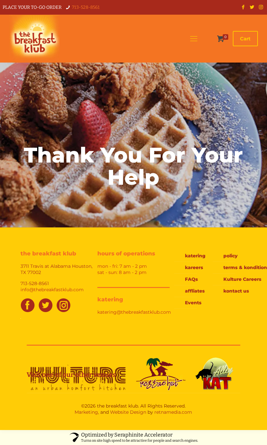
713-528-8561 (86, 7)
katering (195, 256)
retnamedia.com (173, 412)
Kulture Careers (239, 279)
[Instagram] (261, 7)
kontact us (236, 291)
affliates (195, 291)
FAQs (191, 279)
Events (193, 303)
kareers (194, 267)
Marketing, (87, 412)
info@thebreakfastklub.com (52, 290)
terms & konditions (239, 267)
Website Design (128, 412)
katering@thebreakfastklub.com (134, 312)
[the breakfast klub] (34, 39)
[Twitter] (252, 7)
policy (230, 256)
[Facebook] (243, 7)
